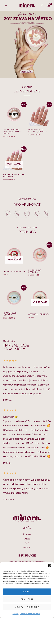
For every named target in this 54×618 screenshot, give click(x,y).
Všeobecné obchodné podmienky (27, 562)
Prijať (27, 591)
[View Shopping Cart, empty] (48, 5)
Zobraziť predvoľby (27, 607)
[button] (49, 565)
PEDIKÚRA (27, 232)
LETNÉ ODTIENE (27, 91)
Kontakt (27, 547)
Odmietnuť (27, 599)
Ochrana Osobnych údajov (30, 614)
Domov (27, 534)
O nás (27, 539)
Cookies (16, 614)
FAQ (27, 543)
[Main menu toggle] (6, 5)
